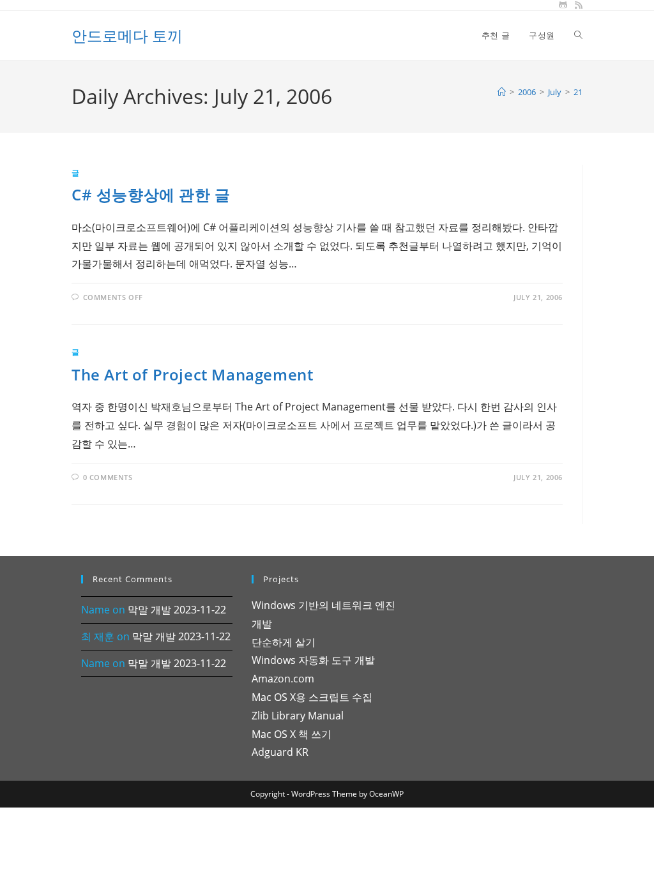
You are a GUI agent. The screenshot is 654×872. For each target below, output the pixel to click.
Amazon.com (283, 679)
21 (578, 92)
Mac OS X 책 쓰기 (291, 734)
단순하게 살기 (284, 642)
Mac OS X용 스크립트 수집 (312, 697)
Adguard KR (280, 752)
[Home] (502, 92)
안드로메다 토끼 (127, 35)
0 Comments (108, 477)
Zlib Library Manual (298, 716)
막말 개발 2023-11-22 (177, 610)
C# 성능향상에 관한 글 (151, 194)
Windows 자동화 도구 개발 (313, 660)
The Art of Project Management (192, 374)
